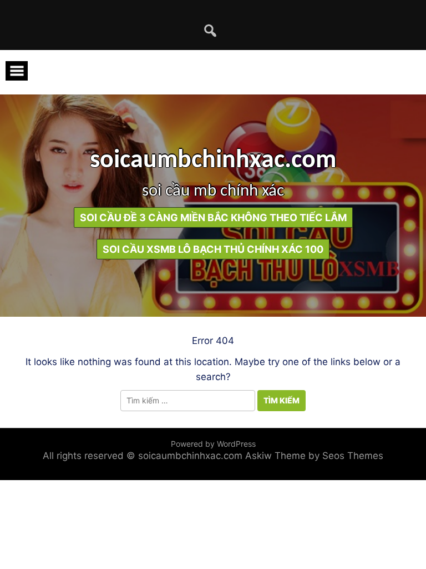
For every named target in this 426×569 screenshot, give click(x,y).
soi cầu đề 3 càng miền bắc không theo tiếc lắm (213, 217)
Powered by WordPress (213, 443)
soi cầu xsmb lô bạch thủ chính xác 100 (213, 248)
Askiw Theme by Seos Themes (314, 455)
